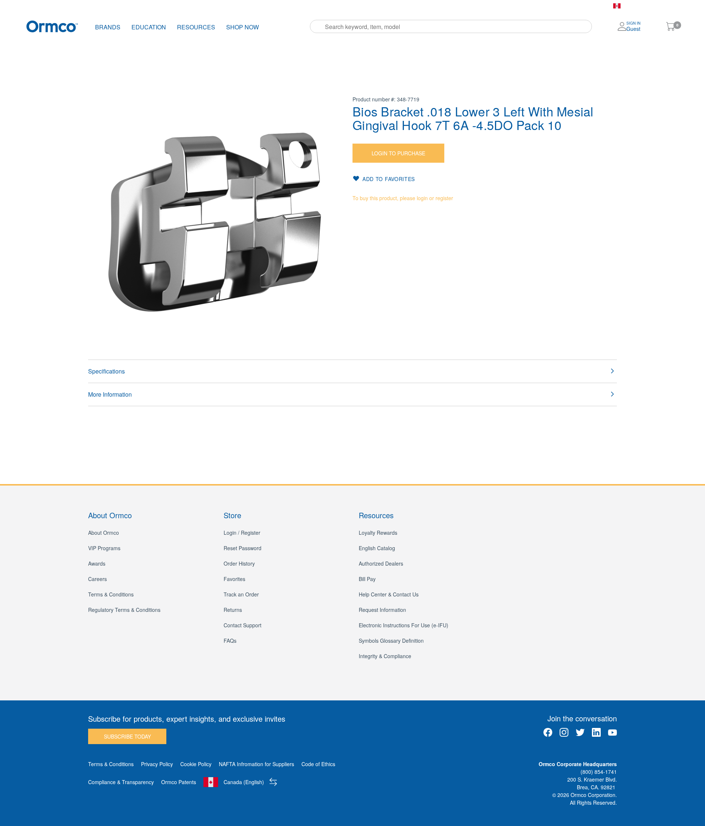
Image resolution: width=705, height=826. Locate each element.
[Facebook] (547, 732)
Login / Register (242, 532)
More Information (110, 394)
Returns (233, 609)
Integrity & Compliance (385, 656)
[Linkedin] (596, 732)
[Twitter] (580, 732)
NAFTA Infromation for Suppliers (256, 764)
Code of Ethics (318, 764)
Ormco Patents (178, 782)
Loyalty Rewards (378, 532)
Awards (96, 563)
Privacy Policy (157, 764)
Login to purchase (398, 153)
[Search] (318, 26)
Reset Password (242, 548)
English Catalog (377, 548)
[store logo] (52, 26)
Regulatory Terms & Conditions (124, 609)
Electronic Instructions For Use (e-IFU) (403, 625)
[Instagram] (564, 732)
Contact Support (242, 625)
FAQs (230, 640)
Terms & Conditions (111, 594)
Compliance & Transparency (121, 782)
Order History (283, 6)
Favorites (322, 6)
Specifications (106, 371)
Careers (97, 579)
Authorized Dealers (381, 563)
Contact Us (386, 6)
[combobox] (451, 26)
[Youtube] (612, 732)
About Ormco (103, 532)
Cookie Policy (196, 764)
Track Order (242, 6)
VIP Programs (104, 548)
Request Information (382, 609)
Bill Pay (352, 6)
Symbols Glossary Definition (391, 640)
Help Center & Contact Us (389, 594)
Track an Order (241, 594)
